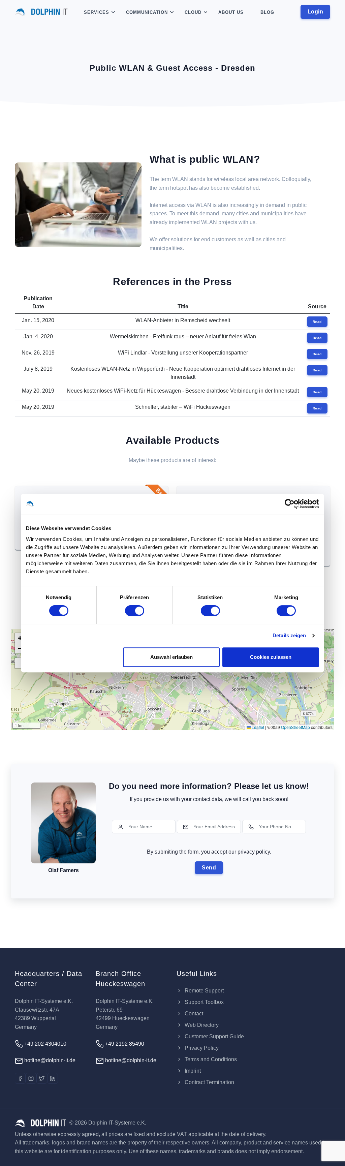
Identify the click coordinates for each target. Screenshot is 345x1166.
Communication (147, 12)
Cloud (193, 12)
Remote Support (203, 990)
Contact (193, 1013)
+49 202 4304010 (44, 1044)
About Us (231, 12)
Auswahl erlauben (171, 657)
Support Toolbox (203, 1002)
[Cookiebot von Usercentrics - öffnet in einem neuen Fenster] (289, 504)
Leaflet (257, 727)
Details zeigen (289, 635)
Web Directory (201, 1025)
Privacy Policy (201, 1048)
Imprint (192, 1071)
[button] (20, 638)
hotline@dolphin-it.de (49, 1060)
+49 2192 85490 (124, 1044)
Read (317, 322)
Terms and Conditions (210, 1059)
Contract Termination (208, 1082)
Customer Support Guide (213, 1036)
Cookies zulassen (270, 657)
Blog (267, 12)
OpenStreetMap (295, 727)
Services (96, 12)
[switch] (134, 610)
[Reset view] (20, 663)
